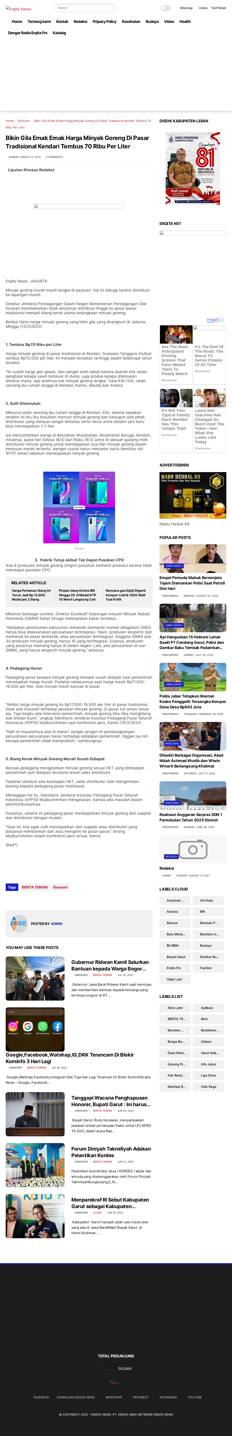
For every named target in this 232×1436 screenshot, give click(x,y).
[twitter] (194, 42)
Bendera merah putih (212, 934)
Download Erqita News (76, 1397)
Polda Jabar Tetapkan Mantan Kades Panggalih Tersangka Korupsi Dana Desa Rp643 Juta (193, 701)
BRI (202, 911)
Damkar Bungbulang (212, 957)
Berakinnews (210, 1030)
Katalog (59, 33)
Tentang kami (39, 21)
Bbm (204, 1019)
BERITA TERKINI (35, 887)
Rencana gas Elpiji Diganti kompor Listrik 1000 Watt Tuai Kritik (126, 595)
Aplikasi (206, 1008)
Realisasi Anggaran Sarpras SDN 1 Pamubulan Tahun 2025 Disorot (191, 817)
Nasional (172, 743)
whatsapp (114, 1397)
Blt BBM (173, 945)
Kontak (62, 21)
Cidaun (205, 1041)
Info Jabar (208, 1064)
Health (185, 21)
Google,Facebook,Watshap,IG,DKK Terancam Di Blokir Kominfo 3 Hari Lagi (70, 1058)
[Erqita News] (18, 9)
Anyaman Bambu (179, 900)
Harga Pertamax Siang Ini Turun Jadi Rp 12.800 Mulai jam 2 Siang (31, 595)
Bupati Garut (176, 957)
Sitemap (186, 8)
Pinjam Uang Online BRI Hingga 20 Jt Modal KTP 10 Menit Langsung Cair (77, 595)
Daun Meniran (177, 1053)
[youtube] (223, 42)
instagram (168, 1397)
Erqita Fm (174, 968)
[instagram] (216, 42)
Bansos (172, 923)
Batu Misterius (177, 934)
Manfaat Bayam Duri (179, 1086)
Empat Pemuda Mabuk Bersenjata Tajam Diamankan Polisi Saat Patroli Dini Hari (192, 583)
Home (17, 21)
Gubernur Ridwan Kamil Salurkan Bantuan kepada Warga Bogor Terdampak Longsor (110, 965)
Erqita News (101, 1414)
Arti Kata (206, 900)
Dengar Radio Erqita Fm (27, 33)
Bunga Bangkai (178, 1041)
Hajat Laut (174, 979)
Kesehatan (131, 21)
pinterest (141, 1397)
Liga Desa (208, 1075)
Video (169, 21)
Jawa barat (173, 565)
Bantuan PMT (210, 923)
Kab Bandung (177, 1075)
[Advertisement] (116, 79)
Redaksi (80, 21)
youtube (195, 1397)
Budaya (152, 21)
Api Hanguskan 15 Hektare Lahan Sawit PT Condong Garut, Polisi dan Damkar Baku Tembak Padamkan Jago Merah (192, 643)
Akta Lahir (175, 1008)
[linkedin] (46, 899)
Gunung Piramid (179, 1064)
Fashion (206, 968)
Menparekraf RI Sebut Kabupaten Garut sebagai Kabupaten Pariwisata (110, 1203)
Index (203, 8)
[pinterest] (209, 42)
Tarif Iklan (218, 8)
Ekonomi (24, 121)
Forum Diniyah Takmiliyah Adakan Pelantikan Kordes (111, 1152)
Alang (97, 1212)
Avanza (172, 911)
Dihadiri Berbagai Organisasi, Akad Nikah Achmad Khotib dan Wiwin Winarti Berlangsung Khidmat (191, 760)
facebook (41, 1397)
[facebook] (187, 42)
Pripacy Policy (104, 21)
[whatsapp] (202, 42)
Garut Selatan (210, 1053)
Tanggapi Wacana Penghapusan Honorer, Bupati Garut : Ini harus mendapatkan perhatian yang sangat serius (109, 1101)
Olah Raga (208, 1086)
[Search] (111, 7)
